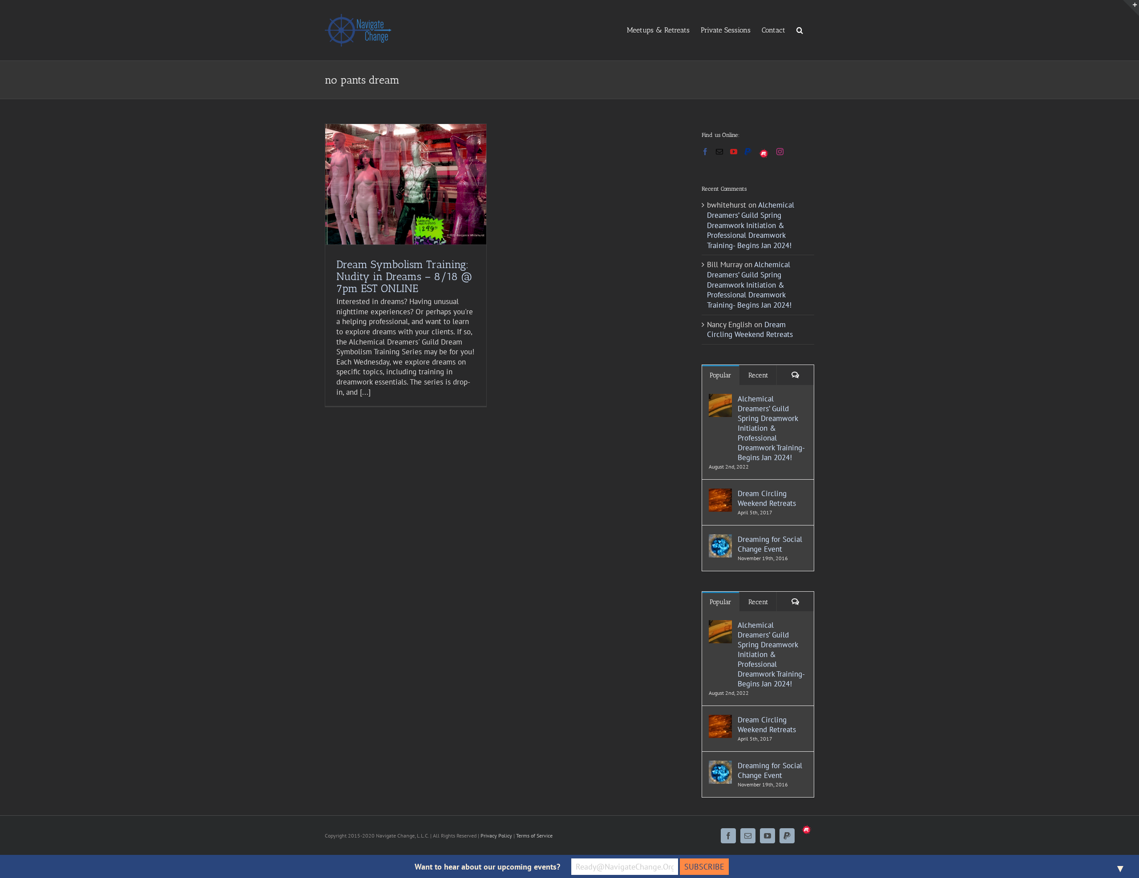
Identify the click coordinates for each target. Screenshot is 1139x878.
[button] (799, 29)
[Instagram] (780, 151)
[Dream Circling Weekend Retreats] (720, 493)
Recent (758, 375)
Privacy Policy (496, 835)
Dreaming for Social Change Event (770, 544)
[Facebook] (705, 151)
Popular (720, 375)
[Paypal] (747, 151)
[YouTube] (733, 151)
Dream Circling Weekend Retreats (750, 330)
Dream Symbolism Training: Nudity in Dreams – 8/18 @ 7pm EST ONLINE (404, 276)
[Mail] (719, 151)
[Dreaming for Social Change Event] (720, 539)
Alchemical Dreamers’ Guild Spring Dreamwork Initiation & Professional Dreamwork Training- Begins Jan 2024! (750, 225)
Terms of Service (534, 835)
